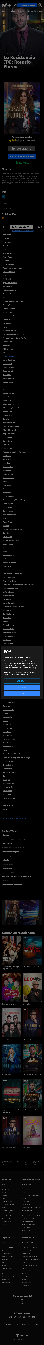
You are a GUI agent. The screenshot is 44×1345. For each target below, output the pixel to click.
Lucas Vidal (7, 750)
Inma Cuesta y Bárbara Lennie (14, 607)
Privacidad (35, 1324)
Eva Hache (7, 493)
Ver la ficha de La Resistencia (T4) (15, 818)
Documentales (6, 1219)
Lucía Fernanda (9, 316)
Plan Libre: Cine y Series (29, 1265)
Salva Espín (7, 706)
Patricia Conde (8, 496)
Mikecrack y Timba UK (11, 408)
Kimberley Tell (8, 787)
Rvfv (4, 297)
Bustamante (7, 415)
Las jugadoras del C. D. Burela (14, 529)
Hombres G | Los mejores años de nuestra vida (31, 1208)
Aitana (5, 389)
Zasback (5, 1039)
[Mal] (12, 140)
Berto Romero (8, 441)
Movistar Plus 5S (27, 1230)
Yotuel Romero (8, 596)
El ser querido (26, 1184)
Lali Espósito (7, 485)
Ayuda (22, 1303)
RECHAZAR (22, 687)
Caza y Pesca (26, 1227)
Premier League (7, 1251)
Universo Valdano (7, 1256)
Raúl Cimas (7, 794)
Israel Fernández (9, 739)
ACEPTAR (22, 693)
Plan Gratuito (26, 1271)
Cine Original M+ (7, 1187)
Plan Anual (25, 1274)
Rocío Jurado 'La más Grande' (31, 1213)
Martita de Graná (9, 290)
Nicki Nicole (7, 279)
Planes (24, 1268)
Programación (6, 1282)
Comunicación (26, 1285)
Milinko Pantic (8, 349)
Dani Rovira (7, 533)
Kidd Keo (6, 463)
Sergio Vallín (7, 599)
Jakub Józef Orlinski (10, 588)
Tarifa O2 (25, 1280)
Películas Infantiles (8, 1204)
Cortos (4, 1198)
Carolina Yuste (8, 629)
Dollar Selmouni (9, 702)
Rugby (4, 1265)
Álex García (7, 735)
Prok (4, 518)
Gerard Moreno (9, 342)
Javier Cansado (9, 603)
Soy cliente (24, 148)
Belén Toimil (7, 364)
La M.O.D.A (7, 566)
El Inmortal (25, 1201)
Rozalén (6, 713)
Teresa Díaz (7, 618)
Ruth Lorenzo (8, 507)
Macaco (6, 489)
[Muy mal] (10, 140)
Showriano (6, 1075)
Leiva (5, 386)
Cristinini (6, 548)
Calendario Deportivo (9, 1277)
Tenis (3, 1262)
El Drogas (6, 780)
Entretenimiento (7, 1222)
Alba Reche (7, 253)
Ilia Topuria (7, 323)
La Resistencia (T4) (21, 227)
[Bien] (18, 140)
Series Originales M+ (8, 1210)
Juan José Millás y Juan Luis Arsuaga (16, 758)
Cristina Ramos (8, 404)
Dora (5, 809)
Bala (4, 353)
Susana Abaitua (8, 511)
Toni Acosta (7, 345)
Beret (5, 776)
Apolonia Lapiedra (10, 283)
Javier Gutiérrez (9, 360)
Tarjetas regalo (27, 1282)
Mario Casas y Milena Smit (12, 754)
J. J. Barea (7, 456)
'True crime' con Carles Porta (31, 1216)
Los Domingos (26, 1190)
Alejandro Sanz (8, 625)
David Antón (7, 537)
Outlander (25, 1193)
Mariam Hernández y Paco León (15, 452)
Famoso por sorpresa (11, 540)
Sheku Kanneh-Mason (11, 426)
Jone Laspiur (7, 717)
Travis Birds (7, 459)
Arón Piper (7, 470)
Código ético (26, 1253)
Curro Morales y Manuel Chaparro (16, 500)
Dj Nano (6, 261)
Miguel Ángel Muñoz (10, 378)
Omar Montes (8, 544)
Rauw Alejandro (9, 264)
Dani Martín (7, 728)
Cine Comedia (6, 1193)
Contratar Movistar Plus (29, 1256)
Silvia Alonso (7, 286)
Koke (5, 327)
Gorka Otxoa (7, 319)
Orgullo (4, 1224)
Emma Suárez (8, 765)
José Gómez (7, 448)
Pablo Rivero (7, 400)
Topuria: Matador (7, 1268)
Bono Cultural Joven (28, 1277)
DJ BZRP (6, 239)
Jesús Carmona (9, 272)
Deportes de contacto (9, 1271)
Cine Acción (5, 1195)
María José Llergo (9, 581)
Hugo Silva (7, 732)
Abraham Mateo (9, 294)
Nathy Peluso (8, 761)
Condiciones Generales (29, 1251)
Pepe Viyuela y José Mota (12, 268)
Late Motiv (27, 1039)
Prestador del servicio (12, 1324)
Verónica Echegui (9, 772)
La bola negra (26, 1187)
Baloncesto (5, 1259)
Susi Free (26, 1147)
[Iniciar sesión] (40, 5)
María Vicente (8, 257)
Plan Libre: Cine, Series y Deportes (30, 1261)
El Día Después (6, 1253)
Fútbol (21, 11)
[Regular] (15, 140)
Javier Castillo (8, 367)
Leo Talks (26, 1004)
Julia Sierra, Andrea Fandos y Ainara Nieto (18, 585)
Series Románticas (7, 1213)
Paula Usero (7, 522)
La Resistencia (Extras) (32, 1110)
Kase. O (6, 397)
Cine (13, 11)
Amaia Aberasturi (9, 783)
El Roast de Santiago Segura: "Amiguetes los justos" (11, 968)
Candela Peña (8, 467)
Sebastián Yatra (8, 371)
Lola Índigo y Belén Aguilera (13, 573)
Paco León (7, 610)
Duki (4, 250)
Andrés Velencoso (9, 562)
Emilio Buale (7, 791)
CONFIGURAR (22, 681)
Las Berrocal (26, 1204)
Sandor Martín (8, 393)
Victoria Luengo (9, 592)
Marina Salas (7, 411)
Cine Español (6, 1190)
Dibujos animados (27, 1222)
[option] (14, 912)
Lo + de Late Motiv (9, 1147)
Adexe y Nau (7, 305)
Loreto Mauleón (9, 577)
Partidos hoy (6, 1280)
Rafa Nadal (7, 724)
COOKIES (22, 1328)
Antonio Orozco (9, 636)
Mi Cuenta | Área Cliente (30, 1248)
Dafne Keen (7, 437)
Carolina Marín (8, 246)
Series (5, 11)
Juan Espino (7, 769)
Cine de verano (7, 1201)
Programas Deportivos (29, 1224)
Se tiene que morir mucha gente (30, 1197)
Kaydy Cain (7, 640)
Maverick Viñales (9, 798)
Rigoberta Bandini (9, 331)
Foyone (5, 551)
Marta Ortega (8, 805)
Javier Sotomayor (9, 570)
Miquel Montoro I (9, 434)
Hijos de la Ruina (9, 422)
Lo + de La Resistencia (32, 1075)
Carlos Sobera (8, 555)
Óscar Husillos (8, 478)
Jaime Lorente (8, 710)
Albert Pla (7, 375)
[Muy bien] (21, 140)
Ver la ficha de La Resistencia (23, 231)
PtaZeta (6, 445)
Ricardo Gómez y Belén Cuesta (14, 338)
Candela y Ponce (9, 308)
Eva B (5, 481)
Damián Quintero (9, 614)
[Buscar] (15, 5)
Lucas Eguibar (8, 504)
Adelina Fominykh (9, 515)
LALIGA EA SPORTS (7, 1248)
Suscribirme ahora (27, 5)
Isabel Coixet (8, 559)
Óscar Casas (7, 312)
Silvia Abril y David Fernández (14, 334)
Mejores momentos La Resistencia (11, 1111)
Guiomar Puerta (9, 643)
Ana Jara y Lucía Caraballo (13, 301)
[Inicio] (6, 5)
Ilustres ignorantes (9, 1004)
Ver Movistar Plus (27, 1242)
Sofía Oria (6, 419)
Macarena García (9, 632)
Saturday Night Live (31, 967)
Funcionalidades (27, 1245)
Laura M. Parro (8, 474)
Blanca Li (6, 802)
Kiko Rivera (7, 242)
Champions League (8, 1245)
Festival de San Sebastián (30, 1219)
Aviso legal (25, 1324)
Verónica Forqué (9, 813)
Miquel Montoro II (9, 430)
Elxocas (6, 526)
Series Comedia (7, 1216)
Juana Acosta (8, 382)
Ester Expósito (8, 747)
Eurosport (5, 1274)
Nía (4, 275)
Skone (5, 721)
